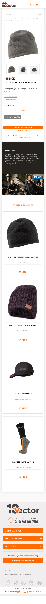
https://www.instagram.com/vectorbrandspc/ (15, 582)
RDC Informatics (28, 591)
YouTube (31, 582)
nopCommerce (22, 592)
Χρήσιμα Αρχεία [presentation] (23, 130)
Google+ (39, 582)
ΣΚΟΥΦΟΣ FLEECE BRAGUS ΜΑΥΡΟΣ (23, 257)
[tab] (23, 127)
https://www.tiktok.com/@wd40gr (23, 582)
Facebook (7, 582)
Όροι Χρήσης (9, 571)
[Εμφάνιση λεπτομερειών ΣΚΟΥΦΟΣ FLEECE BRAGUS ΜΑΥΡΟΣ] (23, 233)
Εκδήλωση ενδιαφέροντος (23, 560)
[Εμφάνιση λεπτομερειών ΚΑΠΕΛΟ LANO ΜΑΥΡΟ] (23, 369)
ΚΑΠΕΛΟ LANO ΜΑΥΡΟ (23, 394)
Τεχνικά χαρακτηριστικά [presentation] (23, 127)
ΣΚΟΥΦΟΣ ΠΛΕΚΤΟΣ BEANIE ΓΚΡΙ (23, 325)
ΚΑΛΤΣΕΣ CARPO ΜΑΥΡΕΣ (23, 462)
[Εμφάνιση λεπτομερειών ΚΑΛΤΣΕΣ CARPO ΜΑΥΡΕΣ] (23, 438)
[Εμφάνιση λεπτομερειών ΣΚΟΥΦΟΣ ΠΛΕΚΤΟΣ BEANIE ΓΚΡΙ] (23, 301)
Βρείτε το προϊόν (13, 117)
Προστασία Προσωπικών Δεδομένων (18, 575)
